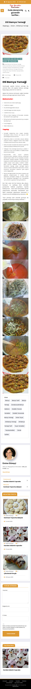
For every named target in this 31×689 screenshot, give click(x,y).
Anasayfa (5, 681)
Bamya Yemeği (17, 64)
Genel (15, 59)
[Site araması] (26, 11)
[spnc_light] (28, 11)
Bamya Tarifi (11, 64)
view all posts (6, 472)
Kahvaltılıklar (9, 682)
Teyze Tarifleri (13, 61)
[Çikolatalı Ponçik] (15, 562)
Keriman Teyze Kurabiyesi (12, 487)
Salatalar (24, 681)
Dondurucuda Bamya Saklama (10, 66)
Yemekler (18, 681)
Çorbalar (11, 681)
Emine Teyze (5, 69)
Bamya (5, 64)
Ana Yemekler (7, 59)
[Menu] (2, 10)
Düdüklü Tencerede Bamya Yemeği (15, 67)
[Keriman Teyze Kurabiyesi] (15, 506)
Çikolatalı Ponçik (10, 573)
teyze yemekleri (12, 71)
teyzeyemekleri (20, 71)
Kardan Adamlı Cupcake (12, 481)
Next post (6, 484)
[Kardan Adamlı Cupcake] (15, 534)
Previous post (7, 479)
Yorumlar (5, 590)
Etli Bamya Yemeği (13, 69)
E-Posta (5, 615)
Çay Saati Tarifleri (19, 682)
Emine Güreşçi (7, 75)
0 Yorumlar (6, 77)
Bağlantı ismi (6, 606)
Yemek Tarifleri (6, 72)
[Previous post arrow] (27, 481)
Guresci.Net (14, 685)
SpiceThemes (15, 686)
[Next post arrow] (27, 487)
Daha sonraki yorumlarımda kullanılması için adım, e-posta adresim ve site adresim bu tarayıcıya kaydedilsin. (15, 627)
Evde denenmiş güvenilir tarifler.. (15, 12)
